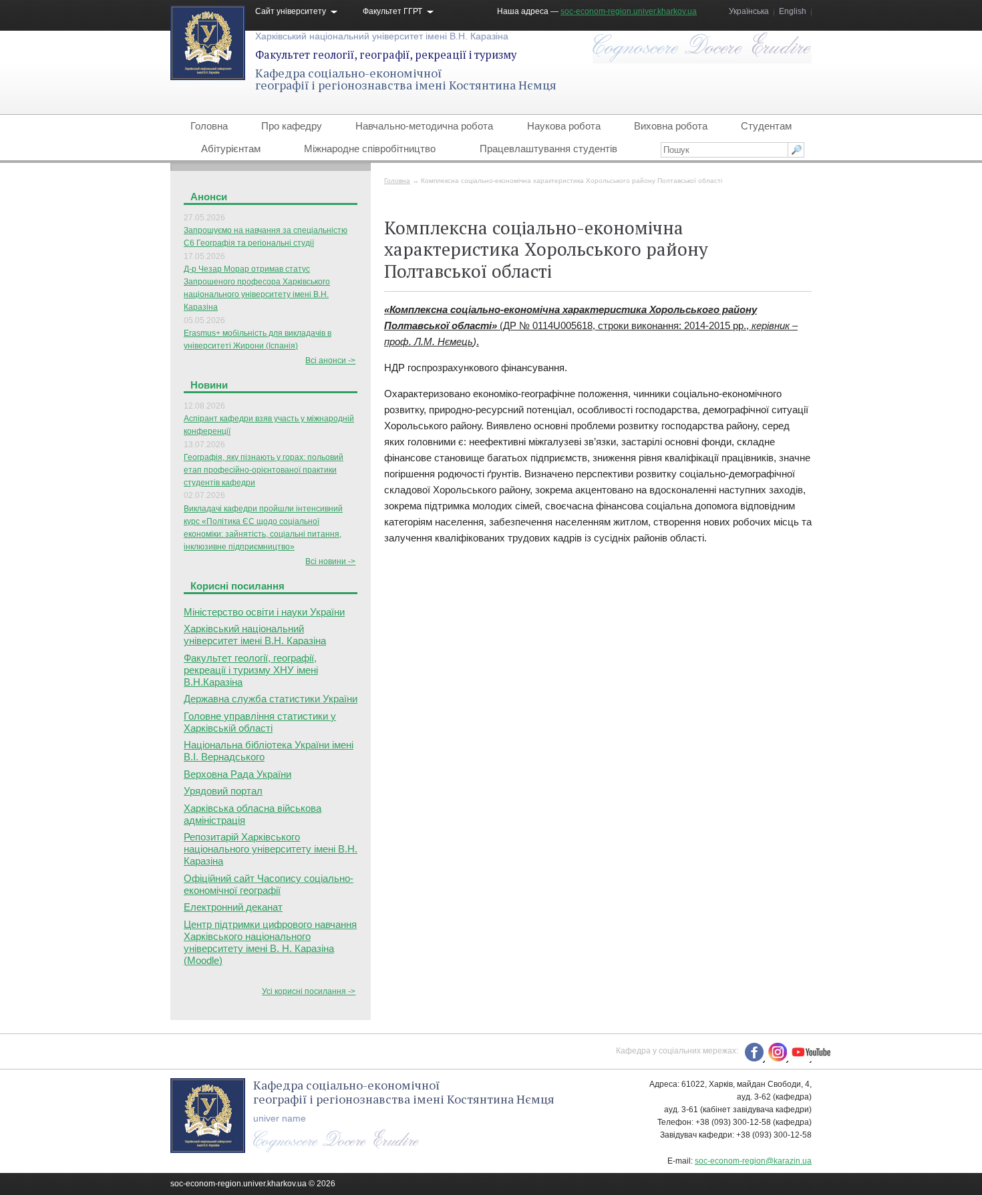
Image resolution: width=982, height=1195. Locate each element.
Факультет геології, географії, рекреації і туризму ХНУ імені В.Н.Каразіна (251, 670)
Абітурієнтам (231, 148)
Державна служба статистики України (270, 698)
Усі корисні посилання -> (308, 991)
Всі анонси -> (330, 360)
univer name (279, 1118)
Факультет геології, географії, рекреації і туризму (385, 54)
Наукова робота (564, 126)
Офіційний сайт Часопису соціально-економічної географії (268, 884)
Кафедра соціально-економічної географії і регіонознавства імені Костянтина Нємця (405, 79)
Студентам (766, 126)
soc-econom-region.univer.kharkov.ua (628, 11)
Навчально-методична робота (424, 126)
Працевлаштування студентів (548, 148)
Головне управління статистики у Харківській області (260, 722)
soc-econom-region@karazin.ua (753, 1161)
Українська (749, 11)
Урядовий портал (223, 790)
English (792, 11)
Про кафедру (291, 126)
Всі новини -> (330, 561)
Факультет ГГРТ (392, 11)
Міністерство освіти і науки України (264, 612)
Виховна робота (670, 126)
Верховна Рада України (237, 774)
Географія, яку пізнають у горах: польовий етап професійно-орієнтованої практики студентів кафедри (263, 470)
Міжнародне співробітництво (370, 148)
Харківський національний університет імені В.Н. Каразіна (381, 36)
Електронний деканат (233, 907)
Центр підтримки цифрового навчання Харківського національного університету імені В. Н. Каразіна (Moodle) (270, 942)
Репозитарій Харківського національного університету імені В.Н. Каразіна (270, 849)
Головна (209, 126)
